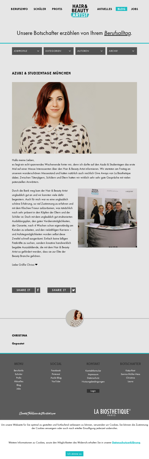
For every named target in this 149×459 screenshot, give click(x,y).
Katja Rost (130, 370)
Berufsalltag (117, 33)
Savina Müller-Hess (130, 374)
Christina (130, 377)
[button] (27, 51)
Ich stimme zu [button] (74, 453)
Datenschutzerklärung (126, 442)
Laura (130, 381)
